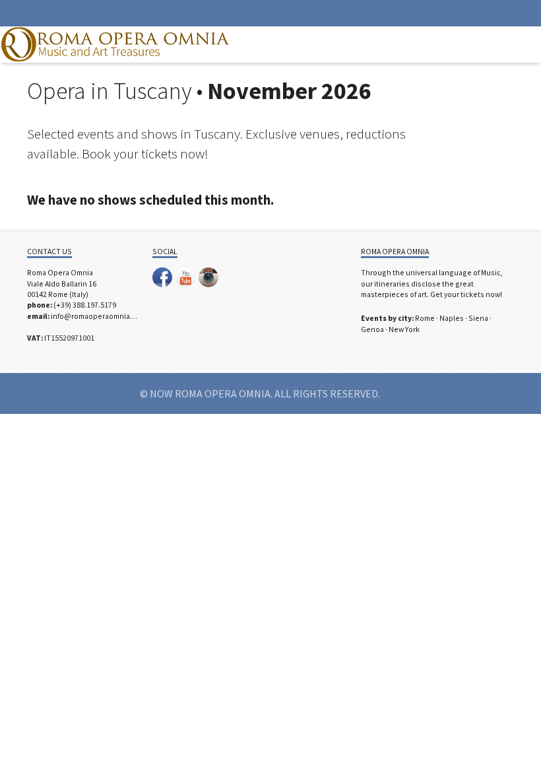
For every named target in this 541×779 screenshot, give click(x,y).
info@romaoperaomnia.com (98, 316)
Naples (451, 318)
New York (404, 329)
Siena (478, 318)
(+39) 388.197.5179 (84, 305)
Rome (425, 318)
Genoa (372, 329)
